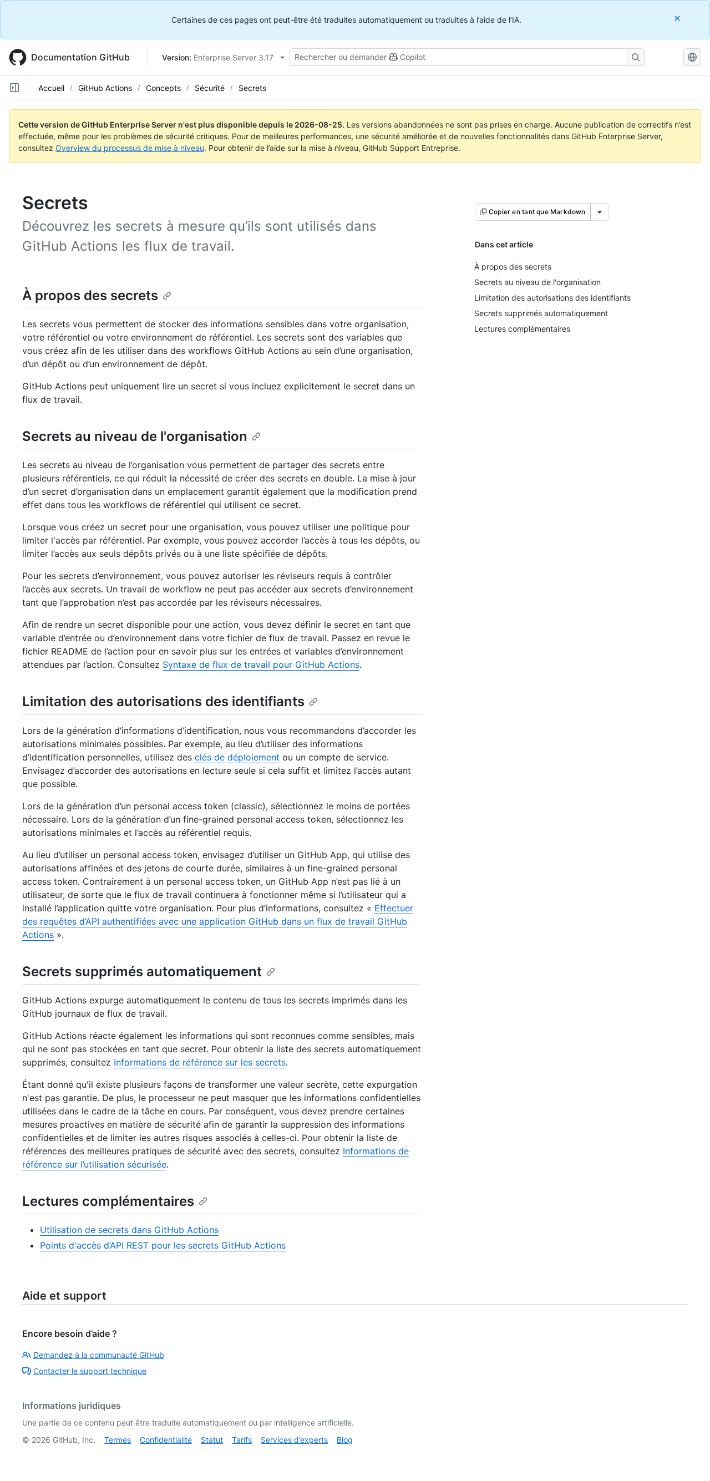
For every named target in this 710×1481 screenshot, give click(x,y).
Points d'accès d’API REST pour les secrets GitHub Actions (163, 1245)
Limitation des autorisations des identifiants (163, 701)
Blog (345, 1439)
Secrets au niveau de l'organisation (134, 436)
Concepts (163, 88)
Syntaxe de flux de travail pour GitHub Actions (261, 664)
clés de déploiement (237, 757)
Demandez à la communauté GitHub (98, 1355)
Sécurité (210, 88)
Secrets (252, 88)
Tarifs (242, 1439)
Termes (117, 1439)
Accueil (51, 88)
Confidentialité (166, 1439)
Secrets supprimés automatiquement (142, 971)
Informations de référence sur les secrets (200, 1062)
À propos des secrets (90, 295)
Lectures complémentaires (108, 1201)
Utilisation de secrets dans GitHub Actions (129, 1229)
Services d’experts (294, 1439)
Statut (212, 1439)
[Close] (678, 18)
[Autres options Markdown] (599, 212)
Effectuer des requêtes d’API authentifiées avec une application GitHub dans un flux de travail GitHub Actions (217, 921)
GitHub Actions (105, 88)
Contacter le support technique (89, 1371)
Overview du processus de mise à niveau (129, 148)
